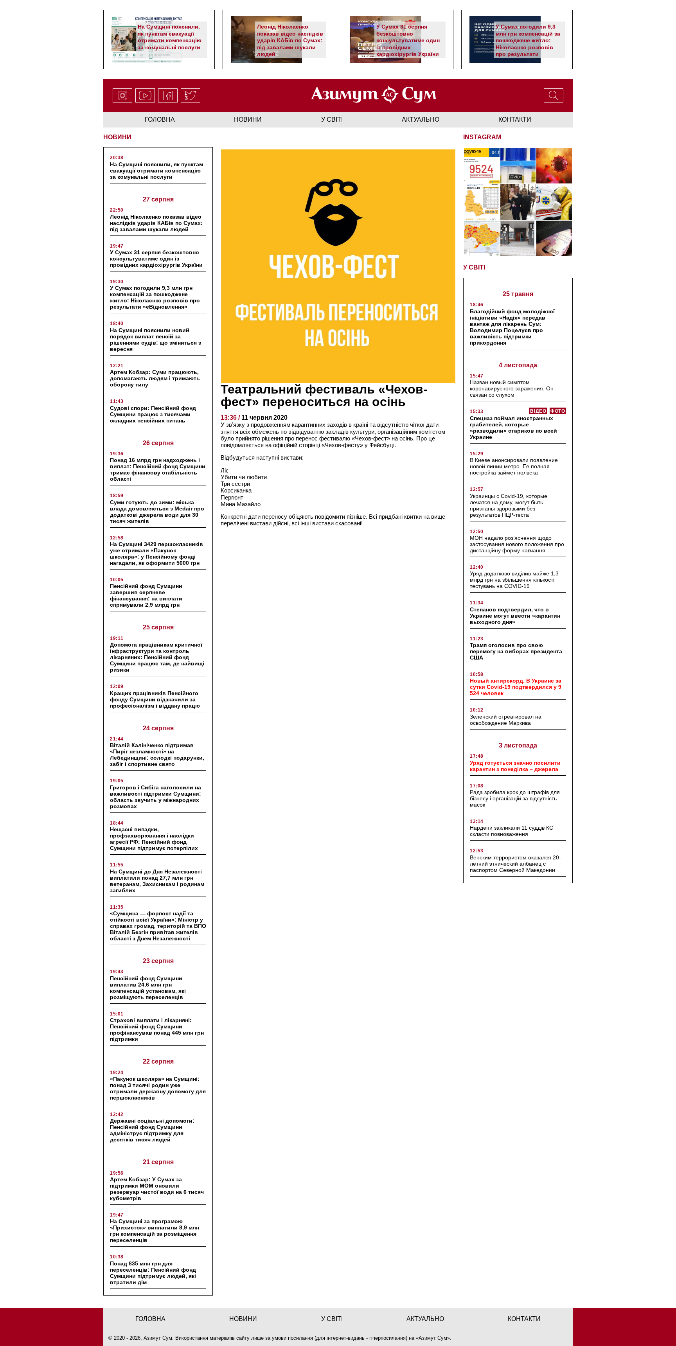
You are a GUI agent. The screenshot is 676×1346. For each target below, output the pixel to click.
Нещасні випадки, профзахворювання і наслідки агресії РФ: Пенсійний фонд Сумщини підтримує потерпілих (154, 838)
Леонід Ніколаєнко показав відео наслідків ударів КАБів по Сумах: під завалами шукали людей (290, 40)
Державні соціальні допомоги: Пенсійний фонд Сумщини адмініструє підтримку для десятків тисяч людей (152, 1130)
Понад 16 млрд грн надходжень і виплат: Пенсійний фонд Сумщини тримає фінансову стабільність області (157, 469)
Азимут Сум (433, 1338)
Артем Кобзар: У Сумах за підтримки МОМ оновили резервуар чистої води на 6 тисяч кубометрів (157, 1188)
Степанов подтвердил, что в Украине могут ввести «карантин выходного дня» (515, 615)
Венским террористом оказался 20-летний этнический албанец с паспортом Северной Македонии (515, 863)
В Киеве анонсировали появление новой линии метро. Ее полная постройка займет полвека (514, 466)
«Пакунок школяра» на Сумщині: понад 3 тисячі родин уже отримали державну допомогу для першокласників (158, 1088)
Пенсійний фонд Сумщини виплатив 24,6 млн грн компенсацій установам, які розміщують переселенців (148, 987)
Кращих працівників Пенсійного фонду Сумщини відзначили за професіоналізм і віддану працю (155, 699)
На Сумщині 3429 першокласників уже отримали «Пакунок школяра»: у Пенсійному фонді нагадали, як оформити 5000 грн (156, 553)
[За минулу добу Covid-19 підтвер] (482, 202)
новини (248, 119)
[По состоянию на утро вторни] (518, 165)
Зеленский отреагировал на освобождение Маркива (505, 719)
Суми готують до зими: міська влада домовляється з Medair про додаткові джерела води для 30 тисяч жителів (157, 511)
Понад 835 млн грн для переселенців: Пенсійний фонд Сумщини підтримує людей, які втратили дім (153, 1272)
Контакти (514, 119)
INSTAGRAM (482, 137)
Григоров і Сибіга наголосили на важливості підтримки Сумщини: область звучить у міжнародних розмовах (155, 796)
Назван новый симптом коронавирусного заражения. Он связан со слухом (512, 388)
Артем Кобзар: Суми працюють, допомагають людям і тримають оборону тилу (155, 378)
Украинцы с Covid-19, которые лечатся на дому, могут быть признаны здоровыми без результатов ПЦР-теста (508, 505)
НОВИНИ (117, 137)
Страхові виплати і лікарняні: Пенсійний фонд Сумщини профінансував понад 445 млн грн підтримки (157, 1029)
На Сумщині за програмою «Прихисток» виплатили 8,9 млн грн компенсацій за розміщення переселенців (154, 1230)
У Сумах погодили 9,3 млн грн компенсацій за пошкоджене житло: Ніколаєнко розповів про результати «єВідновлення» (528, 43)
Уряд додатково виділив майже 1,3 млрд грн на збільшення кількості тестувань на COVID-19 (514, 579)
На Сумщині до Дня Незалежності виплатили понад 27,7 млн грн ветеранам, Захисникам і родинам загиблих (157, 880)
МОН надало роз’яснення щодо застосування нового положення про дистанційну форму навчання (517, 544)
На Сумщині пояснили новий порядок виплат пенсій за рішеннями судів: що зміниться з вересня (155, 339)
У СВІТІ (474, 267)
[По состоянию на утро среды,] (482, 165)
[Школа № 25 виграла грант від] (518, 238)
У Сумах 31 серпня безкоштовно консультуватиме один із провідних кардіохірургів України (408, 40)
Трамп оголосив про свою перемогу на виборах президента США (516, 651)
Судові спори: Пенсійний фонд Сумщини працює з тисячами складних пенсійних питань (153, 414)
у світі (332, 119)
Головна (160, 119)
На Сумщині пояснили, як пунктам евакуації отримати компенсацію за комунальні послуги (169, 36)
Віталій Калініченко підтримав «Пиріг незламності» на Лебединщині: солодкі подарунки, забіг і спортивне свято (157, 754)
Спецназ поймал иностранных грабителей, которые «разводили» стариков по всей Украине (513, 427)
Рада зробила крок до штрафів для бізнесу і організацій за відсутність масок (515, 798)
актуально (420, 119)
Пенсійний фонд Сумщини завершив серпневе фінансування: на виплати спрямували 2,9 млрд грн (146, 595)
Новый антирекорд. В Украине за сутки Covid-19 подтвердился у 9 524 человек (515, 686)
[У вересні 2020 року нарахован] (554, 238)
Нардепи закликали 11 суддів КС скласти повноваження (511, 831)
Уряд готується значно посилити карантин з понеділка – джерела (515, 766)
